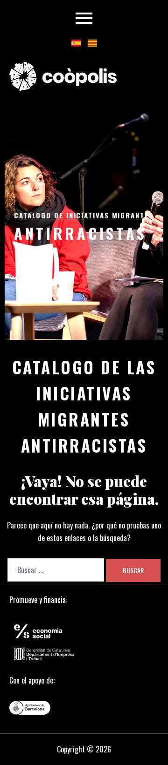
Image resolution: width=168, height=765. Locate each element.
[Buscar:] (55, 570)
